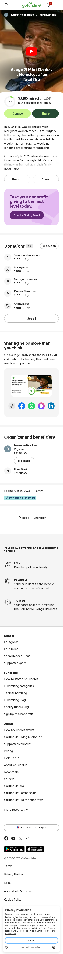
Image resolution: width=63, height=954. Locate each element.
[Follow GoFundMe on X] (20, 838)
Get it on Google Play (14, 849)
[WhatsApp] (31, 406)
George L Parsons (25, 279)
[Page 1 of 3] (29, 85)
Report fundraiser (34, 517)
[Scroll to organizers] (6, 15)
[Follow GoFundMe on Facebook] (6, 838)
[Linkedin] (51, 406)
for (33, 14)
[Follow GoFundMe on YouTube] (13, 838)
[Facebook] (21, 406)
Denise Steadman (25, 291)
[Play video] (31, 51)
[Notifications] (48, 4)
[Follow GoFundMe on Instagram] (27, 838)
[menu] (56, 4)
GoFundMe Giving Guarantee (38, 609)
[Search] (6, 4)
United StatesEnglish (33, 827)
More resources (14, 809)
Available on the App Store (35, 849)
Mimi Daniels (22, 469)
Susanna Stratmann (27, 255)
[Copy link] (11, 406)
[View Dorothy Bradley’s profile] (7, 448)
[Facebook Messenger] (41, 406)
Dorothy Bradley (25, 445)
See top (51, 246)
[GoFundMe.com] (31, 5)
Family (39, 490)
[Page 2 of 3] (32, 85)
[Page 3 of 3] (34, 85)
